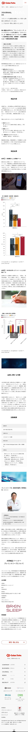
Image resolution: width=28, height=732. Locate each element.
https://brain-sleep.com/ (7, 601)
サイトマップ (4, 714)
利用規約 (3, 707)
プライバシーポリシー (6, 710)
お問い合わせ (4, 712)
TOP (2, 7)
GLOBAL (3, 717)
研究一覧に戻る (14, 642)
